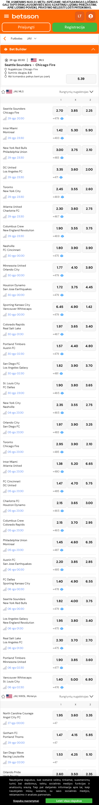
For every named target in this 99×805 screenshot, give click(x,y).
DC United (9, 167)
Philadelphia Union (15, 151)
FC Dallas (9, 387)
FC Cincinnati (11, 250)
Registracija (75, 27)
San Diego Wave (13, 752)
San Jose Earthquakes (17, 289)
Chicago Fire (11, 112)
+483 (56, 157)
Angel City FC (12, 717)
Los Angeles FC (13, 171)
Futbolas (16, 38)
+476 (56, 687)
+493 (56, 138)
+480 (56, 471)
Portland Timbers (14, 344)
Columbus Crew (13, 226)
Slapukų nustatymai (26, 800)
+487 (56, 550)
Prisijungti (26, 27)
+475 (56, 256)
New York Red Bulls (15, 148)
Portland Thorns (13, 737)
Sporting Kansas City (16, 304)
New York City (12, 191)
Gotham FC (10, 733)
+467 (56, 216)
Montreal (9, 132)
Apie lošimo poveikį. (22, 7)
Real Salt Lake (12, 328)
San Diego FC (11, 363)
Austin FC (9, 348)
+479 (56, 118)
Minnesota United (14, 265)
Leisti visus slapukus (69, 800)
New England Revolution (18, 230)
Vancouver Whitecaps (17, 308)
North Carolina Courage (18, 713)
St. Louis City (11, 383)
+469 (56, 197)
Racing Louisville (13, 756)
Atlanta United (12, 206)
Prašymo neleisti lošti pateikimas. (65, 7)
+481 (55, 373)
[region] (49, 790)
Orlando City (11, 269)
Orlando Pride (12, 772)
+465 (56, 393)
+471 (55, 177)
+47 (55, 723)
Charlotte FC (11, 210)
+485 (56, 452)
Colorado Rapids (14, 324)
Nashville (9, 246)
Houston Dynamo (14, 285)
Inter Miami (10, 128)
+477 (56, 668)
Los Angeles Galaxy (15, 367)
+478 (56, 589)
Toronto (8, 187)
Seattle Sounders (14, 108)
